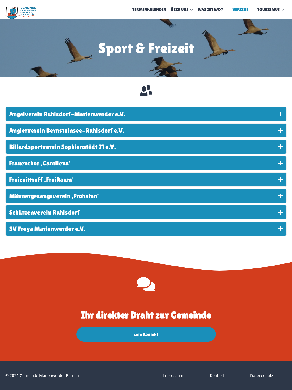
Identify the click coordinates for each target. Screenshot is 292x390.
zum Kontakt (146, 334)
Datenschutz (261, 375)
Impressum (173, 375)
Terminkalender (149, 9)
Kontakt (217, 375)
